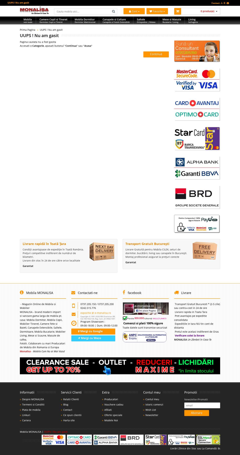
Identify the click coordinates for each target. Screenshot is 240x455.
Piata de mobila (31, 409)
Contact (67, 409)
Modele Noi (111, 420)
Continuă (156, 54)
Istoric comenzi (154, 404)
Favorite (158, 11)
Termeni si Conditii (33, 404)
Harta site (69, 420)
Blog (65, 404)
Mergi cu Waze (90, 338)
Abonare (196, 413)
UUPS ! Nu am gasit (51, 29)
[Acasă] (34, 13)
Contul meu (152, 399)
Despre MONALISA (33, 399)
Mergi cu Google (91, 331)
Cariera (26, 420)
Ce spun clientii (72, 415)
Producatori (111, 399)
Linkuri (26, 415)
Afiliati (108, 409)
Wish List (150, 409)
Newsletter (151, 415)
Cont (134, 11)
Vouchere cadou (113, 404)
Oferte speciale (113, 415)
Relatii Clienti (71, 399)
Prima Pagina (27, 29)
